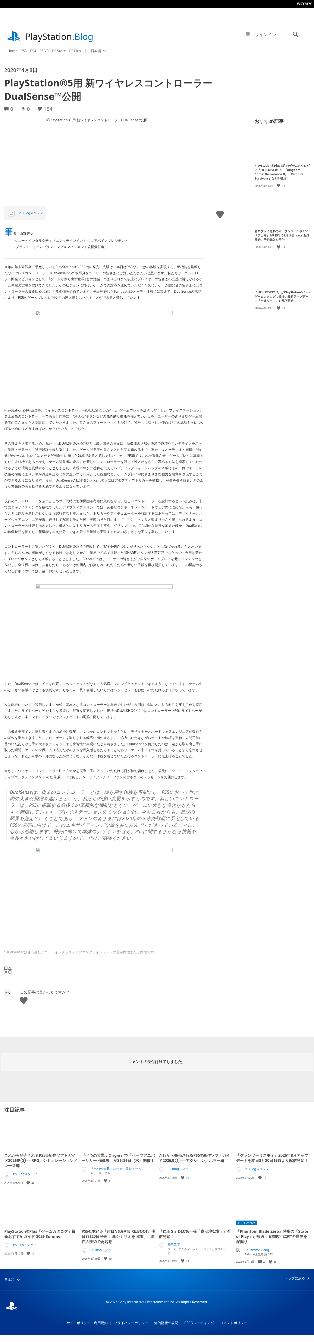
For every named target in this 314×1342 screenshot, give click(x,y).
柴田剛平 (173, 1245)
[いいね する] (279, 186)
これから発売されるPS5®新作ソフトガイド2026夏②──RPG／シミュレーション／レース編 (41, 1160)
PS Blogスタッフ (31, 213)
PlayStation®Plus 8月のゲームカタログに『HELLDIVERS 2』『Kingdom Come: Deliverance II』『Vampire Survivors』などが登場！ (282, 172)
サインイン (265, 34)
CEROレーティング (199, 1322)
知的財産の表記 (166, 1322)
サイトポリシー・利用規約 (87, 1322)
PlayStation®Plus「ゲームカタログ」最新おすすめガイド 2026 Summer (40, 1234)
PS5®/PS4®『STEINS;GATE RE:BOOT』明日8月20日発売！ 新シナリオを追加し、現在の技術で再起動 (118, 1236)
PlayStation (59, 36)
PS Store (59, 50)
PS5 (24, 50)
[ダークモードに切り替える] (248, 35)
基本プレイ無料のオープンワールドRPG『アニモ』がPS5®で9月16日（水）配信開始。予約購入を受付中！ (282, 235)
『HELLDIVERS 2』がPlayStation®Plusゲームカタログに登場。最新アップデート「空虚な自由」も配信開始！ (282, 296)
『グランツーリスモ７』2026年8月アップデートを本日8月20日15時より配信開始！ (272, 1158)
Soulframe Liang (257, 1250)
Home (12, 50)
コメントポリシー (233, 1322)
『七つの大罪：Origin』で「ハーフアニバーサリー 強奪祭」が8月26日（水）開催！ (118, 1158)
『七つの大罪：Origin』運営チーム (115, 1169)
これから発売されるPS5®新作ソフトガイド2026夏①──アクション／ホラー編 (194, 1158)
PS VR (44, 50)
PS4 (33, 50)
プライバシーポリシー (131, 1322)
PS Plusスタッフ (25, 1245)
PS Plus (75, 50)
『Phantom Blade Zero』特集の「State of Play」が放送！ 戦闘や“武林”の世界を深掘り (272, 1236)
